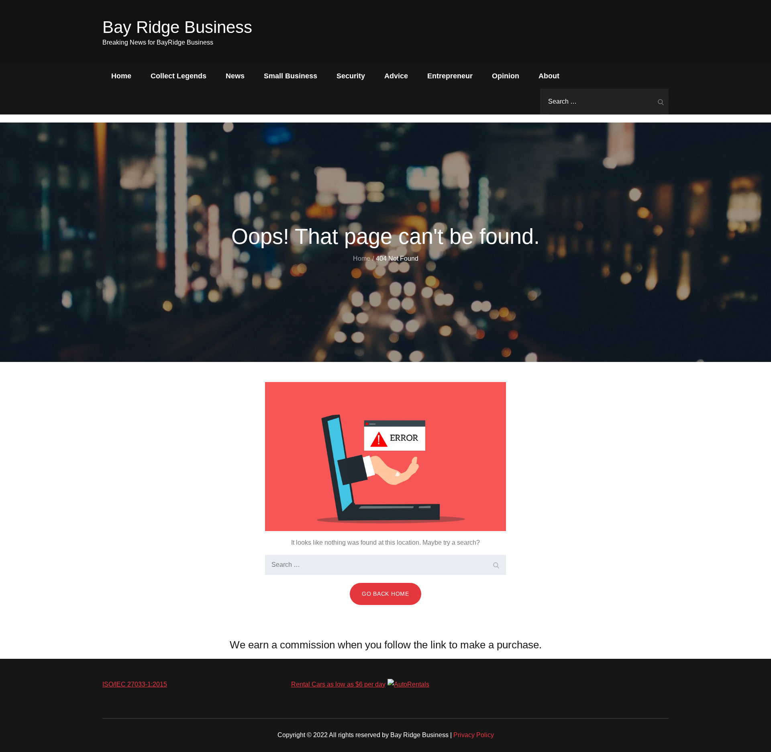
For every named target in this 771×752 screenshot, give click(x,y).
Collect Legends (178, 76)
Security (351, 76)
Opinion (505, 76)
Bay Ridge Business (177, 27)
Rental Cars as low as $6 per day (338, 684)
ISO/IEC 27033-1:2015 (134, 684)
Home (121, 76)
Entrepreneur (450, 76)
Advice (396, 76)
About (548, 76)
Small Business (290, 76)
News (235, 76)
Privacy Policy (473, 735)
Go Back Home (385, 594)
